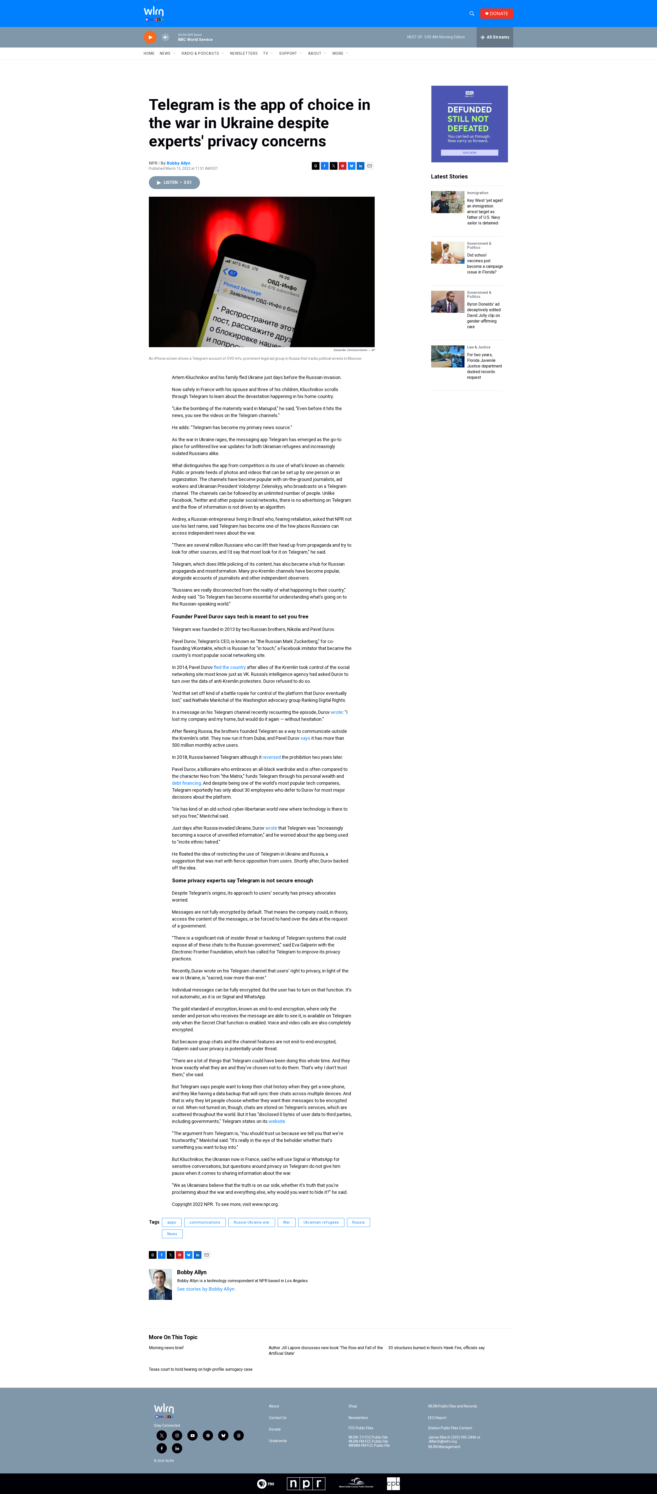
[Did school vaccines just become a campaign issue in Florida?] (448, 253)
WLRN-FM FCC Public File (368, 1441)
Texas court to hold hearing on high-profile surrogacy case (201, 1369)
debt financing (186, 783)
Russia (358, 1222)
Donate (275, 1429)
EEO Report (437, 1418)
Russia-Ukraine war (252, 1222)
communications (205, 1222)
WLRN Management (444, 1447)
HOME (149, 53)
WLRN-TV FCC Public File (368, 1437)
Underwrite (278, 1441)
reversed (272, 757)
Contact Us (278, 1418)
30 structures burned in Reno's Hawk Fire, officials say (436, 1347)
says (305, 738)
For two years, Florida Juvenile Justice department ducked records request (484, 366)
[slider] (174, 37)
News (172, 1234)
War (286, 1222)
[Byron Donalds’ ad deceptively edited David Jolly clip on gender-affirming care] (448, 302)
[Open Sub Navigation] (174, 53)
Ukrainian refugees (321, 1222)
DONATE (499, 13)
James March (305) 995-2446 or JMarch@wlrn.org (454, 1439)
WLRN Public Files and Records (452, 1406)
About (315, 53)
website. (277, 1121)
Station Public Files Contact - (451, 1428)
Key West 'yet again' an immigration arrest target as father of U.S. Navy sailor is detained (485, 211)
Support (288, 53)
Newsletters (244, 53)
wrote (337, 712)
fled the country (230, 667)
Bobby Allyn (178, 163)
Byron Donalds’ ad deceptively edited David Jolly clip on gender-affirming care (484, 315)
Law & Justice (478, 347)
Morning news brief (166, 1347)
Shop (353, 1406)
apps (171, 1222)
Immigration (477, 193)
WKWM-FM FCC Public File (369, 1446)
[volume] (165, 37)
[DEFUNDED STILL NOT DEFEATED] (469, 124)
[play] (150, 37)
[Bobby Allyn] (160, 1284)
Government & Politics (479, 245)
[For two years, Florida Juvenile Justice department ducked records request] (448, 356)
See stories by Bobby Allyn (206, 1289)
